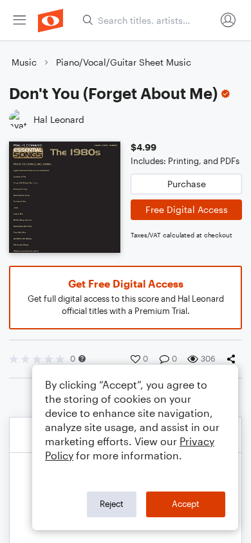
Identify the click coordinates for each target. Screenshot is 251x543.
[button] (82, 358)
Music (24, 62)
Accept (186, 504)
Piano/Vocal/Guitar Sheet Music (123, 62)
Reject (112, 504)
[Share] (233, 359)
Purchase (186, 183)
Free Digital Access (186, 209)
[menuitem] (19, 20)
